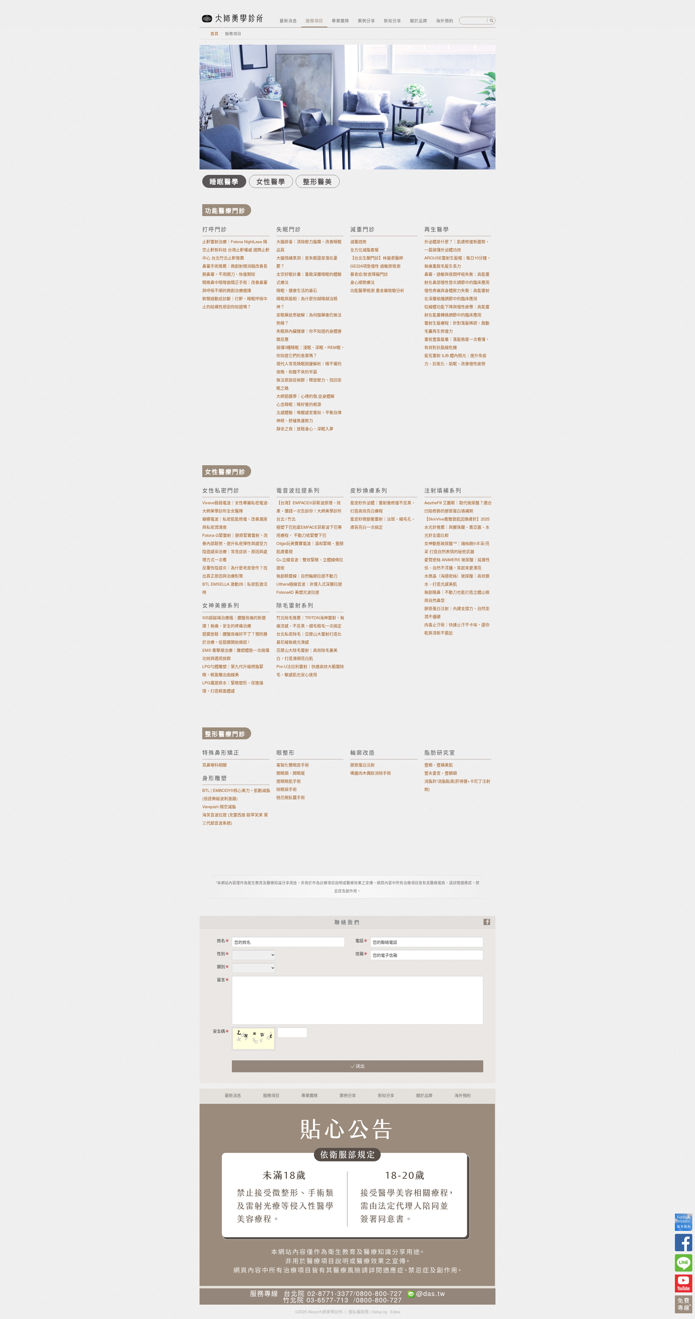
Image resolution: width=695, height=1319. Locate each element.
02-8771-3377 (330, 1293)
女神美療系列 (221, 605)
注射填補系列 (443, 490)
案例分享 (366, 20)
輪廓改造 (362, 752)
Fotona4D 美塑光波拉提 (297, 592)
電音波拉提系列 (298, 490)
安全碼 (219, 1031)
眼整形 (285, 752)
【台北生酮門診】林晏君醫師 (376, 258)
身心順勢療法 (362, 282)
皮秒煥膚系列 (369, 490)
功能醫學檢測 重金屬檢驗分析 (377, 290)
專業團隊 (340, 20)
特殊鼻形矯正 (221, 752)
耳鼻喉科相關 (214, 765)
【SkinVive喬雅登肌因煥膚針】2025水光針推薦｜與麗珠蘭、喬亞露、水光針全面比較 (456, 527)
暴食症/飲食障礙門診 (369, 274)
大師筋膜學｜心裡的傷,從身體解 (305, 396)
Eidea (395, 1311)
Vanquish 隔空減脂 (219, 806)
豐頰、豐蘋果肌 (438, 765)
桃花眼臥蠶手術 (290, 797)
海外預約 (444, 20)
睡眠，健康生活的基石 (296, 290)
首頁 (214, 33)
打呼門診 (214, 229)
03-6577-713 (328, 1299)
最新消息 (288, 20)
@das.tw (430, 1293)
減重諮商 (358, 241)
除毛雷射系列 (295, 605)
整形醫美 (317, 181)
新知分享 (392, 20)
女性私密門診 (221, 490)
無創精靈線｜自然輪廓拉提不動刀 (306, 576)
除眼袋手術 (286, 789)
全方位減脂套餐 (364, 249)
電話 (359, 940)
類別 (221, 966)
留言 (221, 979)
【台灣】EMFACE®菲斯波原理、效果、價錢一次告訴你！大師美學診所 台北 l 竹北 (309, 511)
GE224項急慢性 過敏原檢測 (375, 266)
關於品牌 (418, 20)
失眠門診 (288, 229)
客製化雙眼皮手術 (292, 765)
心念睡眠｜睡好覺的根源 (298, 404)
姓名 (221, 940)
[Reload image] (311, 1031)
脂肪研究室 (440, 752)
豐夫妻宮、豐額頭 (440, 773)
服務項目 (314, 20)
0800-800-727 (379, 1293)
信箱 (359, 953)
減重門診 (362, 229)
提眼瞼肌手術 (288, 781)
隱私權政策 (358, 1311)
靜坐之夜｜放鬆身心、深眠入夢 (304, 428)
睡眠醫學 (224, 181)
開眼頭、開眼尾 (290, 773)
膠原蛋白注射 (362, 765)
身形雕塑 (214, 778)
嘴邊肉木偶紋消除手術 (370, 773)
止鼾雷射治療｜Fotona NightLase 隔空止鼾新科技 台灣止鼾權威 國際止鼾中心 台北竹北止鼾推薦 (236, 250)
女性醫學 (271, 181)
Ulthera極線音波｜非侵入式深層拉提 (309, 584)
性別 (221, 953)
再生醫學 (436, 229)
